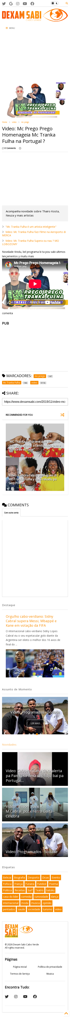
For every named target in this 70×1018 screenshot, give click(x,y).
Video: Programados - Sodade (35, 712)
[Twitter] (4, 3)
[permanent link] (20, 148)
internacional (10, 903)
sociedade (34, 909)
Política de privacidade (50, 966)
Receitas (20, 890)
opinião (47, 903)
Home (4, 122)
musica (35, 903)
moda (24, 903)
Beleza (7, 877)
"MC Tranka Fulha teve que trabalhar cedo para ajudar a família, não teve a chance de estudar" (35, 445)
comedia (26, 896)
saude (21, 909)
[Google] (11, 3)
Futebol (41, 884)
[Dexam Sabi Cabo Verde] (35, 19)
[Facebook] (32, 3)
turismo (47, 909)
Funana (29, 884)
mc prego (25, 122)
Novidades (9, 744)
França (18, 884)
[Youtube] (25, 3)
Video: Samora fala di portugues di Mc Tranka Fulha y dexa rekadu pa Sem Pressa (33, 479)
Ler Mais (35, 723)
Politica (7, 890)
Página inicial (20, 966)
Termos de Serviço (20, 973)
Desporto (33, 877)
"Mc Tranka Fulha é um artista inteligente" (30, 226)
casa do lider (10, 896)
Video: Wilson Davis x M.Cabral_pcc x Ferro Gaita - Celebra (30, 811)
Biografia (19, 877)
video (14, 122)
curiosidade (41, 896)
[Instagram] (17, 3)
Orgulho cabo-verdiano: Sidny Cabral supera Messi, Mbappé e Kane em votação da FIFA (31, 621)
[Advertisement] (22, 56)
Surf (30, 890)
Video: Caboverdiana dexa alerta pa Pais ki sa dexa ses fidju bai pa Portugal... (34, 775)
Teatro (39, 890)
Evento (56, 877)
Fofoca (7, 884)
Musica (50, 973)
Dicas (45, 877)
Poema (53, 884)
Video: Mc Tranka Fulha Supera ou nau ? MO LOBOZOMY (30, 242)
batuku (50, 890)
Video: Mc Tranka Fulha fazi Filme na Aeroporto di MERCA (34, 233)
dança (54, 896)
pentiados (9, 909)
